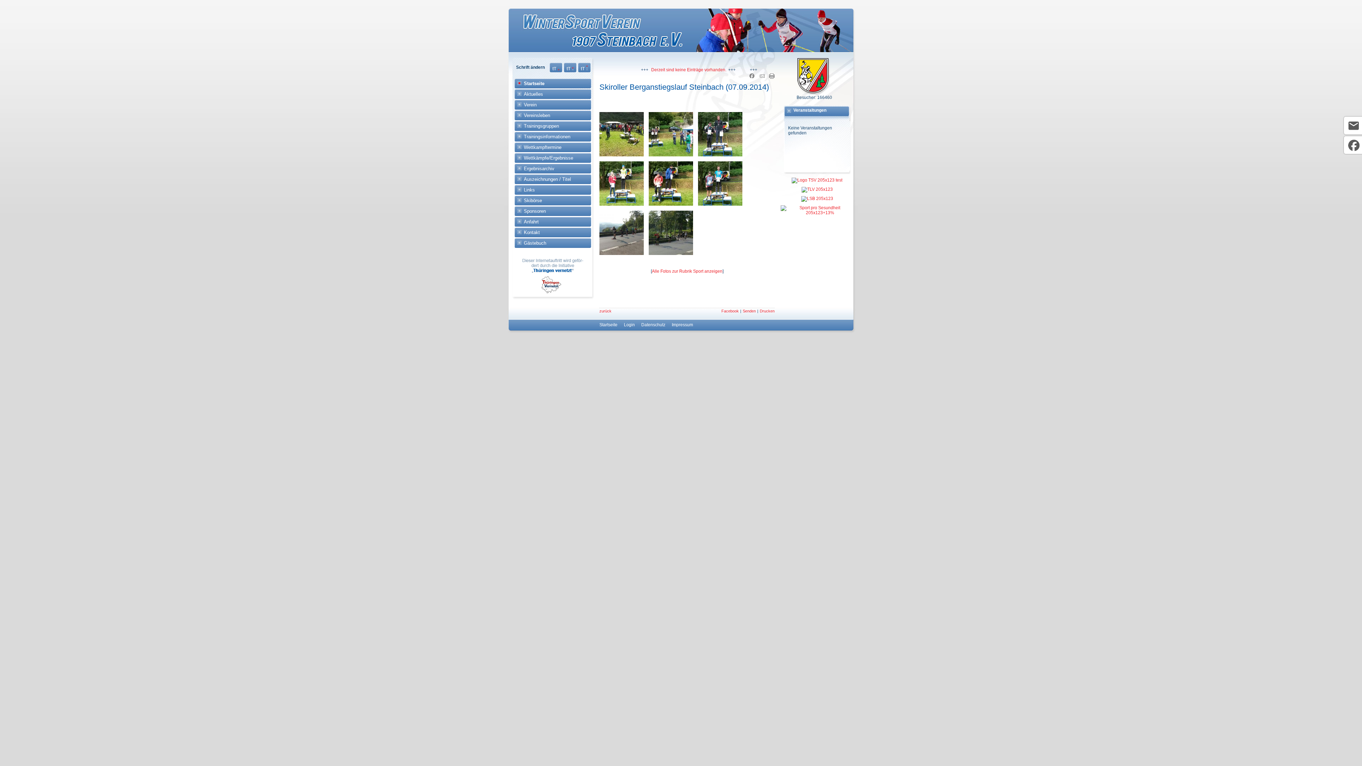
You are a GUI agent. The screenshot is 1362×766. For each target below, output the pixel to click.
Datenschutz (653, 324)
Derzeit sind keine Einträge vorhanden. (672, 69)
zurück (605, 311)
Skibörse (533, 200)
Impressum (682, 324)
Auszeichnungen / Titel (547, 179)
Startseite (534, 83)
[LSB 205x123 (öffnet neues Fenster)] (817, 197)
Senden (749, 311)
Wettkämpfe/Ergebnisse (548, 158)
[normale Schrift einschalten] (556, 70)
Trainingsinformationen (547, 136)
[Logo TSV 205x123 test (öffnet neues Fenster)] (817, 178)
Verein (530, 104)
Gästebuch (535, 243)
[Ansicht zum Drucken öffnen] (772, 77)
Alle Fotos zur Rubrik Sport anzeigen (687, 271)
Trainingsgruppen (541, 126)
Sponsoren (535, 211)
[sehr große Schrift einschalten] (584, 70)
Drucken (767, 311)
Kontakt (532, 232)
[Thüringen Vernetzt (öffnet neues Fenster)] (552, 291)
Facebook (730, 311)
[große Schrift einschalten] (570, 70)
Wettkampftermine (542, 147)
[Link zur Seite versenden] (762, 77)
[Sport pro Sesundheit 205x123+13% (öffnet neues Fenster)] (817, 208)
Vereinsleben (537, 115)
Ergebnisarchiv (539, 168)
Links (529, 190)
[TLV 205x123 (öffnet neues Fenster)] (817, 188)
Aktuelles (533, 94)
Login (629, 324)
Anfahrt (531, 221)
